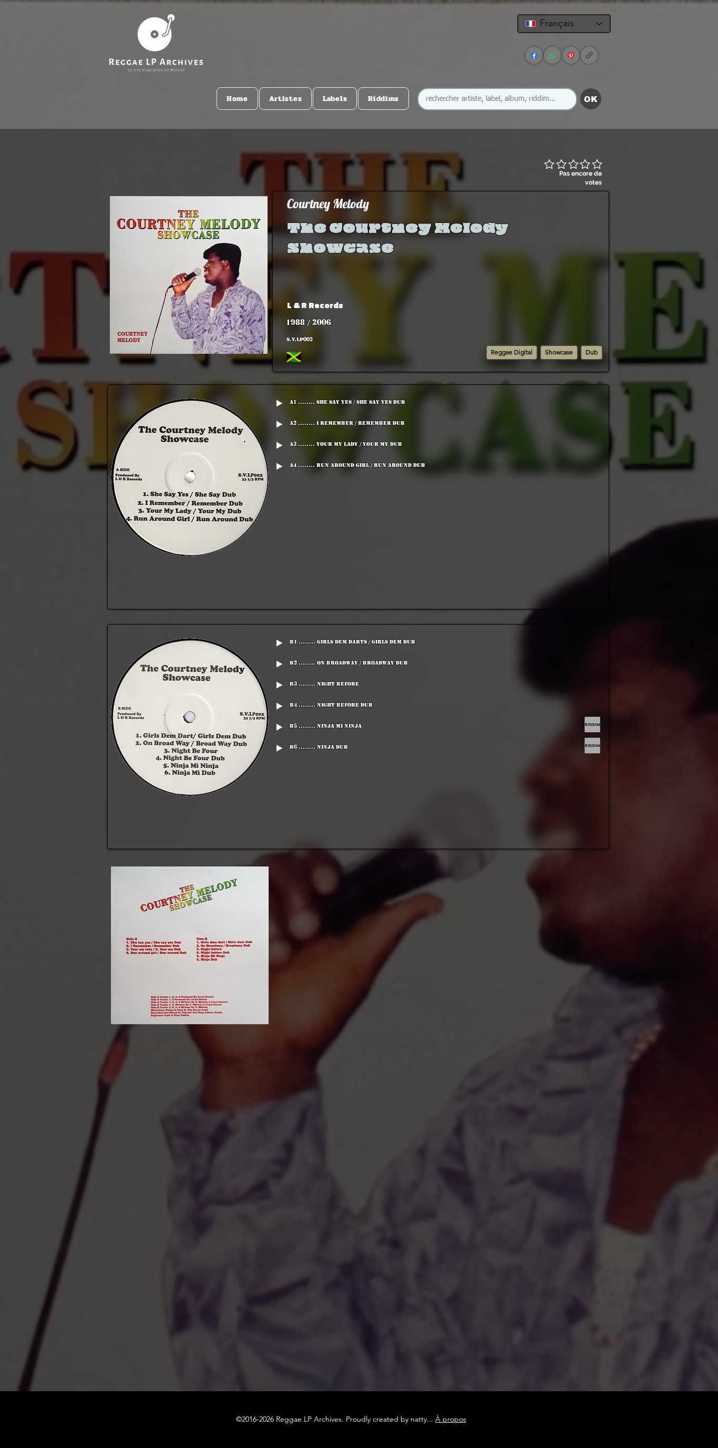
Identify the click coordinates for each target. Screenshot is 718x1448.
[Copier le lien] (589, 55)
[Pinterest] (570, 55)
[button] (524, 304)
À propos (450, 1419)
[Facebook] (534, 55)
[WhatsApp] (552, 55)
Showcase (559, 352)
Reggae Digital (511, 352)
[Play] (279, 403)
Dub (592, 352)
